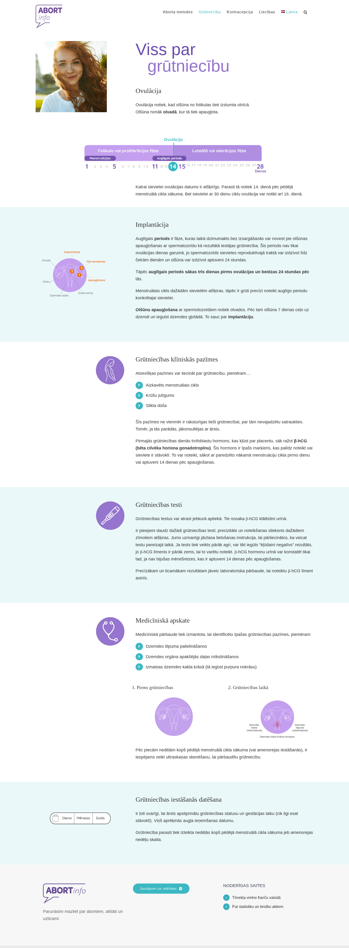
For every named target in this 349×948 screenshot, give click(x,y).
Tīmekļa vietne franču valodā (256, 898)
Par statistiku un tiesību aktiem (257, 907)
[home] (64, 887)
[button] (305, 12)
